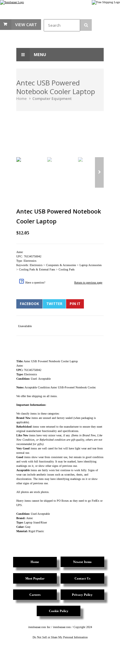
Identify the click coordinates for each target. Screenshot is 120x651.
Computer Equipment (52, 98)
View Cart (26, 24)
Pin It (75, 303)
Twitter (54, 303)
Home (21, 98)
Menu (39, 54)
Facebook (29, 303)
